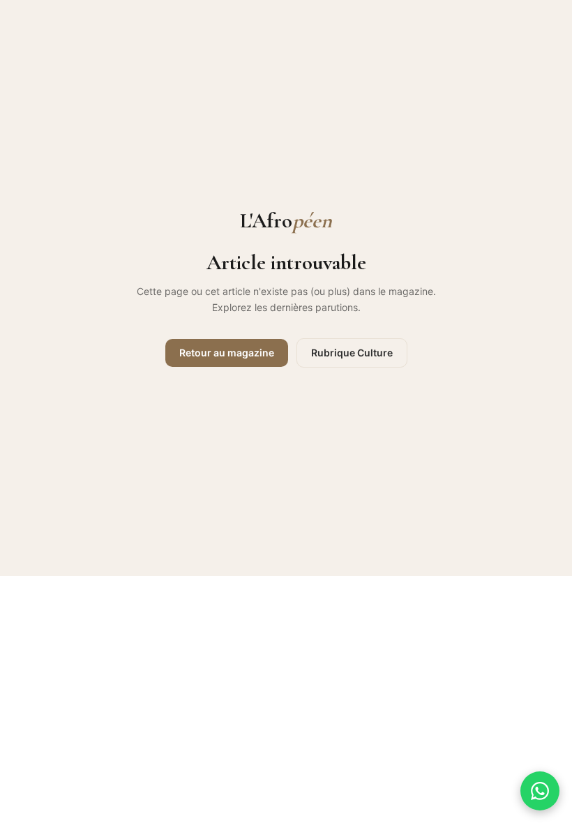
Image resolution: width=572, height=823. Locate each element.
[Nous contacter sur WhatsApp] (539, 790)
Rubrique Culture (352, 352)
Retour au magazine (226, 352)
